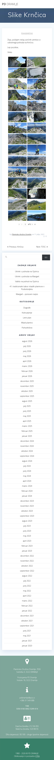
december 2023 (27, 501)
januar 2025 (27, 436)
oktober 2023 (27, 511)
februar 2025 (27, 431)
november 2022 (27, 561)
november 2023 (27, 506)
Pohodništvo (27, 33)
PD (10, 4)
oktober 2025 (27, 391)
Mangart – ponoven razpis (27, 294)
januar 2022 (27, 610)
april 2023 (27, 541)
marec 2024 (27, 486)
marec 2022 (27, 600)
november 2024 (27, 446)
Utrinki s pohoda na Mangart (27, 276)
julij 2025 (27, 406)
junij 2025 (27, 411)
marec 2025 (27, 426)
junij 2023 (27, 531)
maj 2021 (27, 635)
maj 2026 (27, 356)
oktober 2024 (27, 451)
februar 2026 (27, 371)
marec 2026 (27, 366)
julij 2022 (27, 581)
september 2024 (27, 456)
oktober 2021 (27, 620)
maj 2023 (27, 536)
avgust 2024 (27, 461)
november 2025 (27, 386)
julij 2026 (27, 346)
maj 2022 (27, 591)
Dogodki (27, 307)
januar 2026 (27, 376)
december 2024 (27, 441)
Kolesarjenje (27, 312)
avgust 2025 (27, 401)
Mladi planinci (27, 322)
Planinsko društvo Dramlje (21, 234)
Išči (46, 257)
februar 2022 (27, 605)
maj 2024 (27, 476)
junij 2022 (27, 586)
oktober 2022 (27, 566)
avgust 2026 (27, 341)
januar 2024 (27, 496)
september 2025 (27, 396)
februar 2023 (27, 546)
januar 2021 (27, 640)
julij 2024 (27, 466)
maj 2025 (27, 416)
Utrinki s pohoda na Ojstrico (27, 271)
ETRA (38, 756)
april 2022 (27, 595)
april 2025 (27, 421)
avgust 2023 (27, 521)
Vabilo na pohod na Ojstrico (27, 281)
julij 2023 (27, 526)
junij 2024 (27, 471)
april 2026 (27, 361)
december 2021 (27, 615)
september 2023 (27, 516)
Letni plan (27, 317)
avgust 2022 (27, 576)
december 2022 (27, 556)
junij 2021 (27, 630)
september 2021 (27, 625)
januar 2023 (27, 551)
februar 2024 (27, 491)
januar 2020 (27, 645)
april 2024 (27, 481)
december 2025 (27, 381)
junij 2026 (27, 351)
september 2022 (27, 571)
